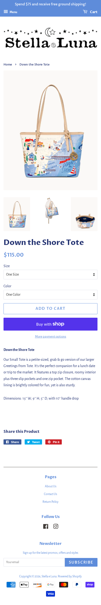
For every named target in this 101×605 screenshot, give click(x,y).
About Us (50, 486)
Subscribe (81, 562)
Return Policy (50, 501)
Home (8, 64)
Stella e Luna (49, 576)
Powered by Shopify (70, 576)
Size (7, 266)
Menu (13, 12)
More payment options (50, 336)
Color (7, 286)
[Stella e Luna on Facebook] (45, 527)
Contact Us (50, 494)
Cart (93, 12)
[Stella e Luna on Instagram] (55, 527)
